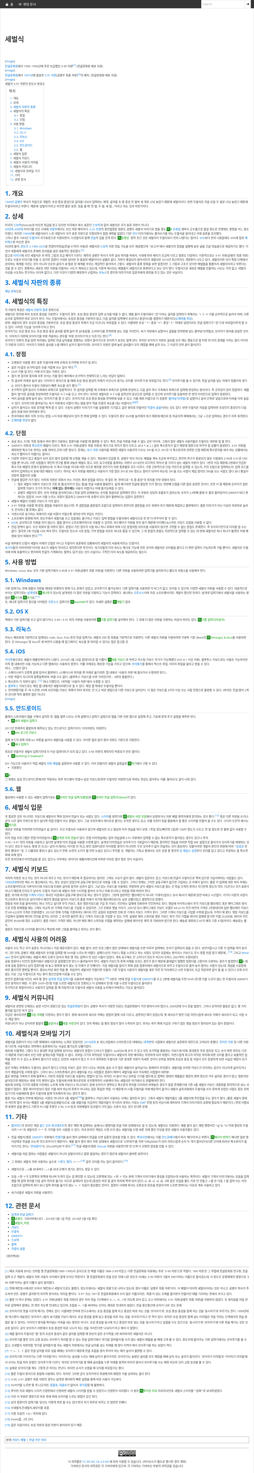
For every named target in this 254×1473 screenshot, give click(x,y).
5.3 (16, 137)
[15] (107, 978)
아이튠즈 (137, 664)
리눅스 (23, 137)
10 (11, 171)
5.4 (16, 141)
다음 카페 (36, 1015)
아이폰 (9, 660)
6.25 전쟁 (95, 229)
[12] (40, 680)
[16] (79, 1097)
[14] (230, 951)
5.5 (16, 145)
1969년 (27, 233)
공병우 (18, 202)
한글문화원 (11, 66)
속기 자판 (92, 450)
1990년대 (10, 882)
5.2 (16, 132)
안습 (93, 238)
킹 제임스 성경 (188, 851)
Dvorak (101, 1146)
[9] (136, 402)
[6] (169, 379)
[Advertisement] (101, 22)
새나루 (46, 593)
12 (11, 179)
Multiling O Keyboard (29, 756)
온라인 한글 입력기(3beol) (111, 797)
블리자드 (16, 1125)
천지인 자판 (226, 1042)
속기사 (9, 548)
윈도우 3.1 (27, 246)
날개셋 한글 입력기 (59, 979)
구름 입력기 (107, 620)
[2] (79, 74)
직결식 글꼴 (154, 407)
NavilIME (80, 602)
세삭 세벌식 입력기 (26, 721)
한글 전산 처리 (37, 1440)
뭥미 (69, 1162)
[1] (74, 65)
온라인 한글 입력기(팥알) (74, 797)
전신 (135, 233)
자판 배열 (52, 763)
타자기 (17, 255)
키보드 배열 (19, 1440)
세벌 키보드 (118, 660)
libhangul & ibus (221, 637)
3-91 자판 (50, 75)
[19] (125, 1160)
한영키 (59, 1137)
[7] (79, 384)
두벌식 (33, 238)
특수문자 (37, 445)
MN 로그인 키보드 (26, 733)
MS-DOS (39, 246)
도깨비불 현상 (183, 318)
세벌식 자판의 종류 (24, 107)
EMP (143, 1102)
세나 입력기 (22, 744)
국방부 (53, 229)
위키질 (83, 1385)
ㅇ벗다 (61, 1162)
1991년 (28, 75)
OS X (23, 132)
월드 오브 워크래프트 (51, 1125)
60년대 (19, 229)
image (10, 61)
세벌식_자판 (22, 1223)
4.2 (16, 119)
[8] (133, 402)
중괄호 (54, 1385)
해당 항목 (10, 291)
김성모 (240, 846)
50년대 (9, 229)
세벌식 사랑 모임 (136, 816)
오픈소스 (139, 593)
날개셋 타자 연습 (66, 838)
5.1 (16, 128)
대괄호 (63, 1385)
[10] (40, 535)
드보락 (17, 225)
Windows (26, 128)
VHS (202, 238)
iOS (22, 141)
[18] (83, 1160)
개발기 (120, 602)
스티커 (105, 816)
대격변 (147, 1042)
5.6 (16, 150)
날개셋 (31, 593)
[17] (73, 1145)
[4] (110, 335)
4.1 (16, 115)
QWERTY (147, 979)
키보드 (15, 1227)
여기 (17, 597)
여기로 (12, 825)
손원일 (177, 229)
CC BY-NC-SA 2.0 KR (96, 1462)
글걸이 (52, 1023)
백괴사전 (142, 1137)
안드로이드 (26, 145)
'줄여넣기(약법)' (177, 398)
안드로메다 (168, 1137)
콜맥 (13, 1244)
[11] (37, 596)
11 (11, 175)
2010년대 (90, 1042)
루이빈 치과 (150, 1391)
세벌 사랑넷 (69, 1023)
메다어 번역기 (222, 1137)
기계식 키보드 (37, 895)
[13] (217, 815)
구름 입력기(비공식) (213, 620)
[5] (75, 366)
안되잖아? (36, 1146)
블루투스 (13, 686)
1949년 (9, 202)
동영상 (125, 238)
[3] (82, 250)
